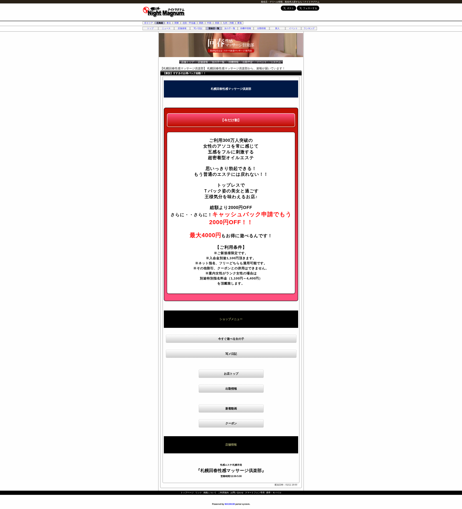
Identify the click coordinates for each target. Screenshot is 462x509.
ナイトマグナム (311, 2)
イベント (293, 28)
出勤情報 (261, 28)
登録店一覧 (213, 28)
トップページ (187, 492)
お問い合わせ (236, 492)
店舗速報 (182, 28)
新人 (277, 28)
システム (276, 62)
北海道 (159, 23)
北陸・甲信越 (188, 23)
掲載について (209, 492)
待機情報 (233, 62)
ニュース (166, 28)
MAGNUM (230, 504)
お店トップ (231, 373)
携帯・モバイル (273, 492)
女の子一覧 (229, 28)
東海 (239, 23)
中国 (209, 23)
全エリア (148, 23)
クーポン (231, 423)
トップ (150, 28)
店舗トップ (187, 62)
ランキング (309, 28)
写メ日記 (198, 28)
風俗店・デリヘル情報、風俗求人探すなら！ (282, 2)
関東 (177, 23)
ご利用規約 (223, 492)
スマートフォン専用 (255, 492)
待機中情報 (245, 28)
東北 (169, 23)
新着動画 (231, 408)
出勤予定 (248, 62)
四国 (217, 23)
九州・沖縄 (228, 23)
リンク (198, 492)
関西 (201, 23)
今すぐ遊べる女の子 (231, 338)
